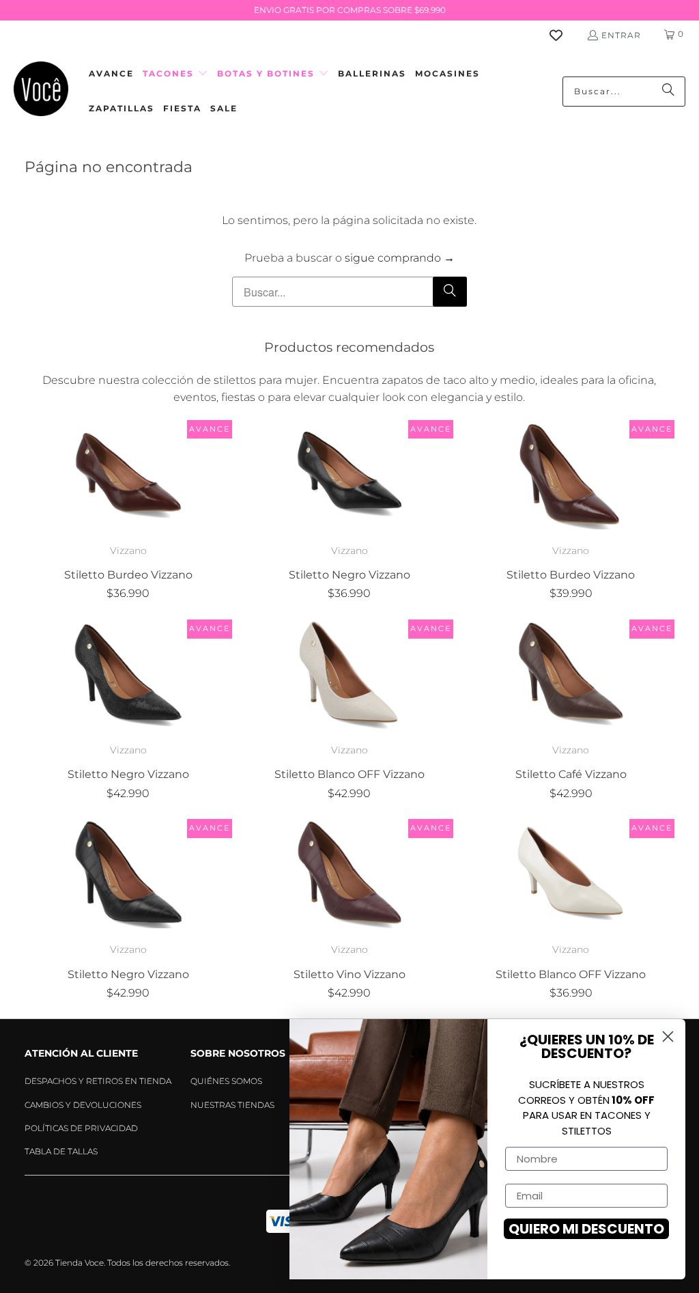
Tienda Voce (79, 1262)
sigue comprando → (400, 257)
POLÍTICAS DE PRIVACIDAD (81, 1128)
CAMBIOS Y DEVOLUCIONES (83, 1105)
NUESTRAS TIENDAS (232, 1105)
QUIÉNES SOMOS (226, 1081)
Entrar (621, 35)
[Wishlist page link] (564, 35)
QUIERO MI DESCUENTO (586, 1228)
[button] (175, 74)
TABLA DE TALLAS (61, 1151)
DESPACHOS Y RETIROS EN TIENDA (98, 1081)
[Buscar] (668, 92)
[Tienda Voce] (41, 91)
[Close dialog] (668, 1036)
